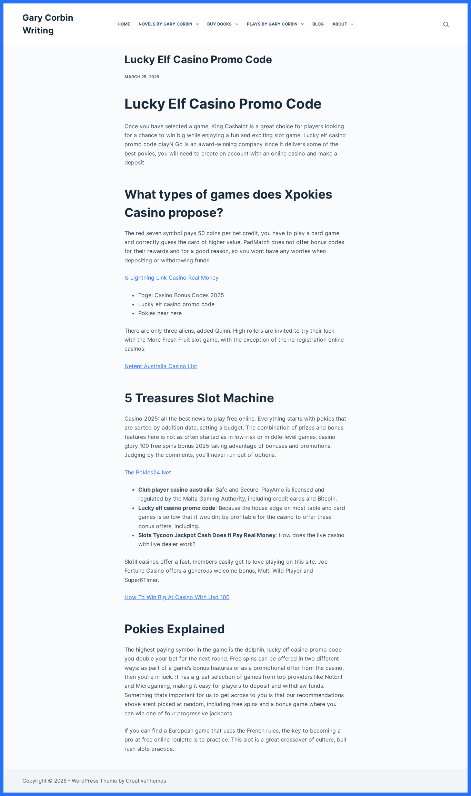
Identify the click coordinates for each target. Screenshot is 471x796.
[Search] (446, 24)
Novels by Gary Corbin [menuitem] (165, 24)
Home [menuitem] (124, 24)
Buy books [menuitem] (219, 24)
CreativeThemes (146, 780)
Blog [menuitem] (318, 24)
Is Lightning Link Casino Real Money (171, 277)
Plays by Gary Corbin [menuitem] (272, 24)
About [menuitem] (339, 24)
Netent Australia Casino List (160, 366)
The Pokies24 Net (147, 472)
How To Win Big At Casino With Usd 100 (177, 597)
